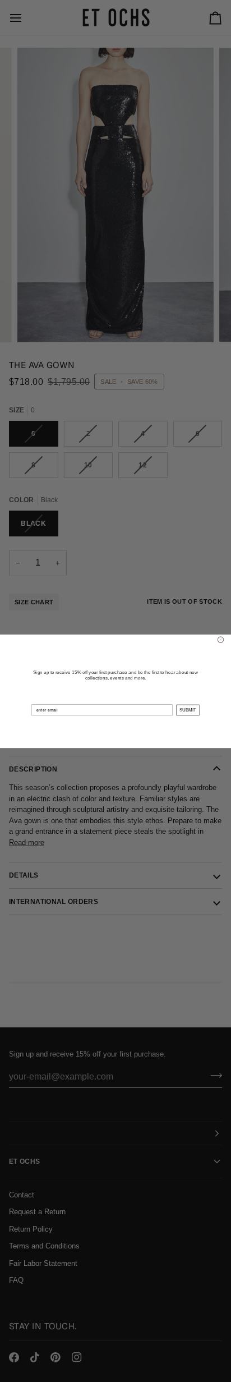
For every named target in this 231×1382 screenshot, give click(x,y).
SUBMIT (187, 710)
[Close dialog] (221, 639)
